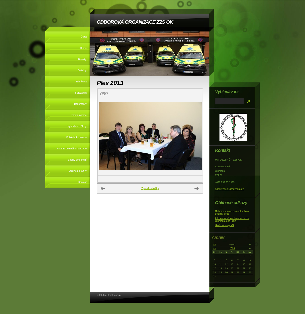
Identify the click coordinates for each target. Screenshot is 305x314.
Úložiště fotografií (224, 225)
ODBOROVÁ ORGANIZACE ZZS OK (135, 22)
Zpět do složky (150, 188)
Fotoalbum (81, 92)
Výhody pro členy (77, 126)
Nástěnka (81, 81)
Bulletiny (82, 70)
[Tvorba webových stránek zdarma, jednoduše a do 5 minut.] (119, 295)
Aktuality (82, 59)
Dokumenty (80, 104)
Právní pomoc (79, 115)
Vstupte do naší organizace (72, 148)
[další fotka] (195, 137)
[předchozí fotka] (105, 137)
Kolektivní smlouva (76, 137)
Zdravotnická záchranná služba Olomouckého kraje (232, 219)
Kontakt (82, 182)
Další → (196, 188)
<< (214, 244)
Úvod (84, 37)
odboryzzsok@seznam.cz (229, 189)
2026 (232, 248)
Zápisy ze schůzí (77, 159)
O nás (83, 48)
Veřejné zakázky (78, 171)
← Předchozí (103, 188)
